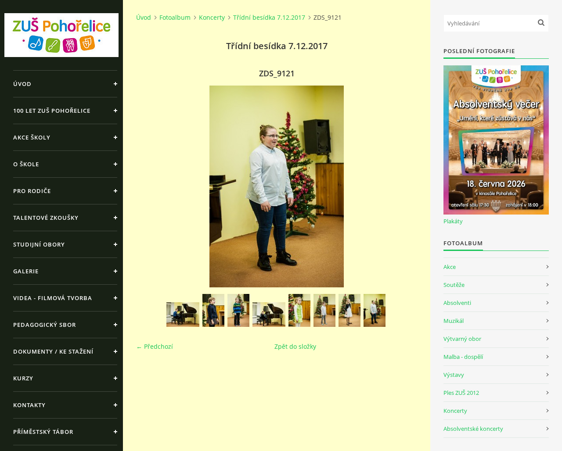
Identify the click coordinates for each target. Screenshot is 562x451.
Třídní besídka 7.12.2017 (269, 17)
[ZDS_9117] (299, 310)
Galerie (26, 271)
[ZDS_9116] (268, 314)
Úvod (22, 84)
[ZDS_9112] (238, 310)
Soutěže (454, 285)
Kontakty (29, 405)
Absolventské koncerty (473, 429)
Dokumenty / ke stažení (53, 351)
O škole (26, 164)
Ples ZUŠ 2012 (461, 393)
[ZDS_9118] (324, 310)
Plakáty (453, 221)
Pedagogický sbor (44, 325)
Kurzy (23, 378)
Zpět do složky (295, 346)
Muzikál (453, 321)
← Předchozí (154, 346)
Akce (449, 267)
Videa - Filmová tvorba (52, 298)
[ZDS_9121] (374, 310)
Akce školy (31, 137)
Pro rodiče (32, 191)
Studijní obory (39, 244)
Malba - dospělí (463, 357)
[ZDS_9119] (349, 310)
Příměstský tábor (43, 432)
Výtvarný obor (462, 339)
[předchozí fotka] (150, 186)
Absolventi (457, 303)
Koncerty (212, 17)
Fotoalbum (175, 17)
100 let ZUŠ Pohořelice (51, 111)
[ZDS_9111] (213, 310)
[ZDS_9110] (182, 314)
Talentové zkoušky (46, 218)
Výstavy (453, 375)
